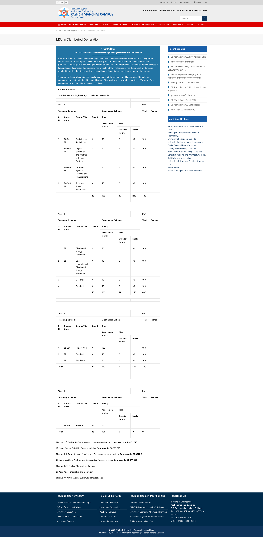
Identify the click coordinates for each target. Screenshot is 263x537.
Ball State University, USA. (179, 158)
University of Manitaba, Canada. (182, 139)
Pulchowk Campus (107, 512)
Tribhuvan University (108, 502)
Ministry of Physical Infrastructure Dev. (147, 516)
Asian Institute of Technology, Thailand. (185, 151)
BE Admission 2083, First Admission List (188, 57)
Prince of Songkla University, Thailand (185, 170)
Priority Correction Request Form (185, 82)
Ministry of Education (66, 512)
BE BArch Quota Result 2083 (184, 100)
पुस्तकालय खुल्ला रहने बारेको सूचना (183, 95)
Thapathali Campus (108, 516)
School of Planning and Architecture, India (186, 155)
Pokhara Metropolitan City (141, 521)
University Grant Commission (69, 516)
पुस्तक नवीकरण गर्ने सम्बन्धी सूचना (182, 62)
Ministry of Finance (65, 521)
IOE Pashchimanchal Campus (127, 530)
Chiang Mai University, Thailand (182, 148)
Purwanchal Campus (108, 521)
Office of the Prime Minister (69, 507)
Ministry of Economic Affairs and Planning (148, 512)
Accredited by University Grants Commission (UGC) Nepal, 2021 (174, 10)
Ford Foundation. (175, 167)
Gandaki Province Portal (140, 502)
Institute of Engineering (109, 507)
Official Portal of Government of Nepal (74, 502)
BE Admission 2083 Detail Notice (185, 105)
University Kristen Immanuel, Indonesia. (185, 142)
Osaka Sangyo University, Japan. (183, 145)
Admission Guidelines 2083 (183, 110)
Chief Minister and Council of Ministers (147, 507)
